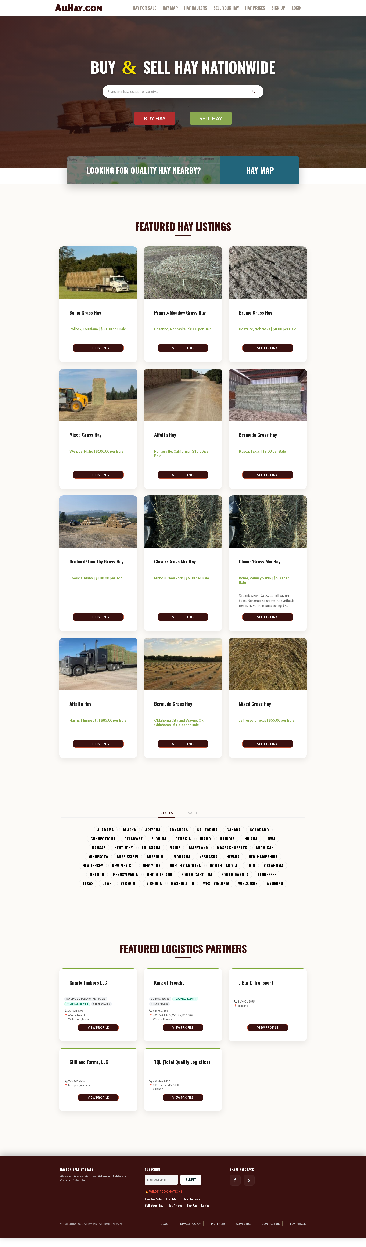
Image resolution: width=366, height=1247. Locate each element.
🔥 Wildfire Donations (163, 1191)
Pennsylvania (125, 874)
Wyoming (275, 883)
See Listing (98, 348)
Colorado (259, 829)
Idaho (205, 838)
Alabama (105, 829)
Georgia (183, 838)
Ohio (250, 865)
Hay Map (170, 8)
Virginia (154, 883)
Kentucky (124, 847)
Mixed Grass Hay (85, 435)
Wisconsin (248, 883)
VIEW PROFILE (98, 1027)
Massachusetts (232, 847)
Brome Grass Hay (255, 312)
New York (152, 865)
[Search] (253, 91)
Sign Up (278, 8)
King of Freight (169, 983)
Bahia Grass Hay (85, 312)
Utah (107, 883)
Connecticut (103, 838)
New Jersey (93, 865)
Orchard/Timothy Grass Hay (96, 562)
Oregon (97, 874)
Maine (174, 847)
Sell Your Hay (226, 8)
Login (297, 8)
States (166, 813)
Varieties (197, 813)
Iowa (271, 838)
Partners (218, 1223)
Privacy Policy (190, 1223)
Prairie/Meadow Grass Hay (180, 312)
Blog (164, 1223)
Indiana (250, 838)
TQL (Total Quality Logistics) (182, 1062)
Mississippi (127, 856)
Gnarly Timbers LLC (88, 983)
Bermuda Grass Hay (258, 435)
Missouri (156, 856)
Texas (88, 883)
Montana (181, 856)
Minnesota (98, 856)
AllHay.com (78, 7)
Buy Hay (155, 118)
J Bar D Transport (256, 983)
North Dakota (223, 865)
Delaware (134, 838)
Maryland (198, 847)
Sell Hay (211, 118)
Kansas (99, 847)
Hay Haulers (195, 8)
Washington (182, 883)
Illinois (227, 838)
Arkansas (178, 829)
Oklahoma (274, 865)
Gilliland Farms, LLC (88, 1062)
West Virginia (216, 883)
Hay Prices (255, 8)
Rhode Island (159, 874)
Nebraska (208, 856)
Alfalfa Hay (165, 435)
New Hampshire (263, 856)
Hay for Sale (144, 8)
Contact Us (271, 1223)
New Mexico (123, 865)
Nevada (233, 856)
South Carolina (196, 874)
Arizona (153, 829)
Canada (234, 829)
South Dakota (235, 874)
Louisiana (151, 847)
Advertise (243, 1223)
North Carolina (185, 865)
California (207, 829)
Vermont (129, 883)
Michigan (265, 847)
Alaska (129, 829)
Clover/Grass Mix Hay (175, 562)
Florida (159, 838)
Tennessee (267, 874)
